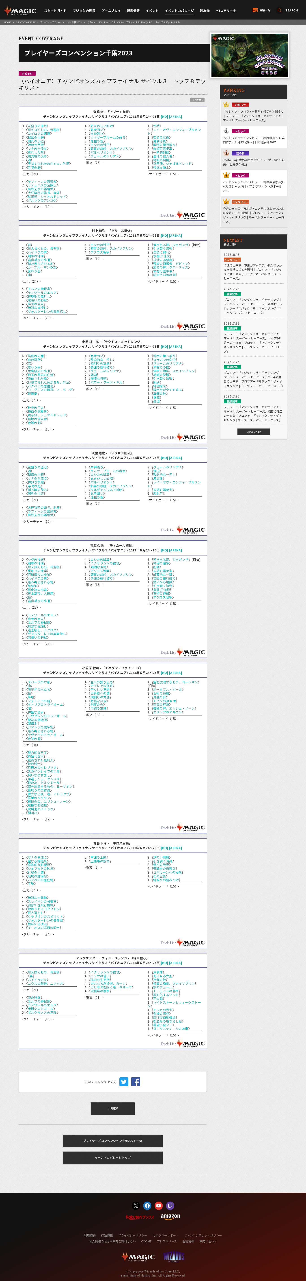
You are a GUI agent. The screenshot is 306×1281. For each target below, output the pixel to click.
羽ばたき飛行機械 (40, 905)
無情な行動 (98, 378)
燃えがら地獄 (162, 582)
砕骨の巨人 (36, 304)
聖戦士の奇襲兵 (164, 868)
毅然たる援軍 (37, 924)
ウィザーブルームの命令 (108, 137)
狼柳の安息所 (100, 979)
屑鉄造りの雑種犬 (40, 189)
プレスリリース (167, 1241)
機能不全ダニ (162, 1025)
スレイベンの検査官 (42, 901)
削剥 (156, 382)
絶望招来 (159, 386)
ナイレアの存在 (102, 685)
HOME (7, 22)
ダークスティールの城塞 (170, 1028)
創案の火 (97, 704)
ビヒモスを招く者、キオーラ (111, 987)
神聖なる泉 (36, 712)
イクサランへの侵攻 (105, 563)
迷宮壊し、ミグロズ (42, 630)
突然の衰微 (161, 137)
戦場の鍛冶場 (37, 876)
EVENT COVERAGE (25, 22)
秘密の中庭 (36, 137)
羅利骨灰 (159, 141)
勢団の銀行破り (164, 144)
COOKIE (146, 1241)
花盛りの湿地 (37, 126)
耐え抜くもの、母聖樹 (44, 129)
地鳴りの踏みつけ (166, 880)
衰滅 (156, 397)
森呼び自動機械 (164, 1017)
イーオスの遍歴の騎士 (44, 927)
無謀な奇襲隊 (37, 897)
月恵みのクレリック (42, 767)
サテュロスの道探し (42, 185)
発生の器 (97, 141)
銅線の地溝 (36, 256)
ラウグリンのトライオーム (47, 716)
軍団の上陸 (98, 857)
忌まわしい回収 (102, 126)
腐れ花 (158, 493)
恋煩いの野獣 (37, 300)
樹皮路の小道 (37, 589)
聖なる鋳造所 (37, 719)
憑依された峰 (37, 378)
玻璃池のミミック (40, 809)
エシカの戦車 (100, 144)
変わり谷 (34, 271)
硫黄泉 (32, 393)
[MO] (164, 116)
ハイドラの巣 (37, 252)
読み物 (205, 11)
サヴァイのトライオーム (45, 734)
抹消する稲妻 (162, 260)
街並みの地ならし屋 (167, 1021)
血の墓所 (34, 359)
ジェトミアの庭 (39, 701)
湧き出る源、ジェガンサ (170, 245)
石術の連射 (161, 593)
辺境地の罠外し (39, 296)
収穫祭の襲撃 (100, 991)
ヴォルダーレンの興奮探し (47, 311)
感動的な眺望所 (39, 864)
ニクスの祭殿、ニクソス (45, 983)
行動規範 (107, 1235)
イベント (152, 11)
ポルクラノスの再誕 (42, 1012)
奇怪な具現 (98, 701)
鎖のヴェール (162, 987)
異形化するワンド (166, 994)
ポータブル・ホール (167, 689)
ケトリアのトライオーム (45, 704)
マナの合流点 (37, 148)
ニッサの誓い (100, 976)
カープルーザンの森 (42, 267)
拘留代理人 (36, 756)
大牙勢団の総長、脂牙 (44, 192)
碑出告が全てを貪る (167, 389)
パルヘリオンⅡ (102, 152)
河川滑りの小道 (39, 574)
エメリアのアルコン (167, 712)
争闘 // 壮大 (161, 256)
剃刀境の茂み (37, 156)
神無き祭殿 (36, 144)
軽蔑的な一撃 (162, 574)
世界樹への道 (100, 693)
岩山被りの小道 (39, 260)
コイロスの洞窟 (39, 133)
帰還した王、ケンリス (44, 779)
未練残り (97, 133)
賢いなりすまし (39, 775)
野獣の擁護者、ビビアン (170, 263)
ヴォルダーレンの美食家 (45, 920)
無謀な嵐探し (37, 307)
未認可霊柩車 (162, 148)
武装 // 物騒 (161, 589)
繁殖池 (32, 586)
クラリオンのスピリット (45, 916)
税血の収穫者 (37, 411)
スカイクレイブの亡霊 (44, 771)
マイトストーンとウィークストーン (174, 1004)
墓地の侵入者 (162, 156)
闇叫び (32, 813)
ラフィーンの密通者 (42, 181)
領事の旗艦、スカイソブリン (111, 148)
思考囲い (97, 129)
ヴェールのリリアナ (105, 156)
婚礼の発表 (161, 864)
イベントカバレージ (179, 11)
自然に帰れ (161, 252)
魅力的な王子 (37, 752)
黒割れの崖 (36, 356)
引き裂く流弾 (162, 248)
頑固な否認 (98, 567)
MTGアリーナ (226, 11)
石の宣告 (159, 876)
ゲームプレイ (111, 11)
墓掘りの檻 (161, 367)
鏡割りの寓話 (100, 363)
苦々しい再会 (100, 689)
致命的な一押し (102, 359)
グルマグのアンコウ (42, 200)
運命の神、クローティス (170, 267)
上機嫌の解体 (100, 861)
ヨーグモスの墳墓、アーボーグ (50, 389)
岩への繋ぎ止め (102, 682)
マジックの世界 (84, 11)
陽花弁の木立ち (39, 689)
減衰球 (158, 478)
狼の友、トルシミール (44, 782)
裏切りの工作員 (39, 790)
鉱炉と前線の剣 (164, 275)
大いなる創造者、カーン (108, 983)
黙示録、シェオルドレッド (47, 196)
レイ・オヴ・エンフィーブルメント (174, 131)
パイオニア (197, 100)
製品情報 (133, 11)
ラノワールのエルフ (42, 292)
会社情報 (188, 1241)
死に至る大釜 (162, 976)
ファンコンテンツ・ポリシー (203, 1235)
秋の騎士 (34, 763)
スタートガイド (55, 11)
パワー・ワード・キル (107, 382)
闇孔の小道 (36, 141)
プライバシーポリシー (132, 1235)
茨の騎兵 (34, 997)
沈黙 (156, 126)
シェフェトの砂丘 (40, 868)
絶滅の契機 (161, 160)
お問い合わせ (208, 1241)
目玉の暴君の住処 (40, 374)
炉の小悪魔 (161, 857)
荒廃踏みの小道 (39, 371)
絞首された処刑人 (40, 760)
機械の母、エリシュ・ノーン (48, 801)
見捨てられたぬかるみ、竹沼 (48, 163)
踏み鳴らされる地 (40, 263)
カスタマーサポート (166, 1235)
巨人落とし (36, 912)
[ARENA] (175, 116)
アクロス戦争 (100, 252)
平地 (31, 697)
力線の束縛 (98, 708)
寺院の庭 (34, 167)
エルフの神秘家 (39, 288)
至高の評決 (161, 704)
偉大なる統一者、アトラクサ (48, 794)
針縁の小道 (36, 872)
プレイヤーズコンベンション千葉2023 (61, 22)
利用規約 (90, 1235)
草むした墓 (36, 152)
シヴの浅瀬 (36, 559)
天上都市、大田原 (40, 593)
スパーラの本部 (39, 682)
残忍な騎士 (161, 167)
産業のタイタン (39, 797)
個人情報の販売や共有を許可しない (112, 1241)
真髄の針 (159, 393)
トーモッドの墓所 (166, 991)
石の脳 (158, 998)
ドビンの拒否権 (164, 701)
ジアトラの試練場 (40, 727)
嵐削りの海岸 (37, 570)
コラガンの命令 (164, 359)
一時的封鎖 (161, 152)
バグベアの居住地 (40, 386)
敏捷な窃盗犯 (37, 805)
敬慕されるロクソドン (44, 909)
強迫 (94, 374)
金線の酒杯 (161, 1013)
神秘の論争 (161, 563)
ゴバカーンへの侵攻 (167, 872)
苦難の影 (34, 422)
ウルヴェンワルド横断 (107, 489)
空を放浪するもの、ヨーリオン (50, 786)
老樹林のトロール (40, 1008)
